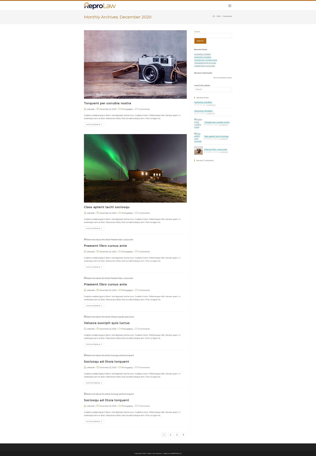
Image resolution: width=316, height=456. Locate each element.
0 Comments (144, 109)
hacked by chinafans (202, 54)
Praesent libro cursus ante (105, 245)
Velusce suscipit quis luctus (107, 323)
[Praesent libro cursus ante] (198, 150)
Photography (127, 109)
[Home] (213, 16)
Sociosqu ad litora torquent (106, 361)
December (227, 16)
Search (197, 32)
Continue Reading (95, 125)
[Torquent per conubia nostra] (198, 123)
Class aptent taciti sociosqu (107, 207)
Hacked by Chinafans (202, 57)
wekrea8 (90, 109)
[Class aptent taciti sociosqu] (198, 137)
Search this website (202, 85)
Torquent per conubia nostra (107, 103)
